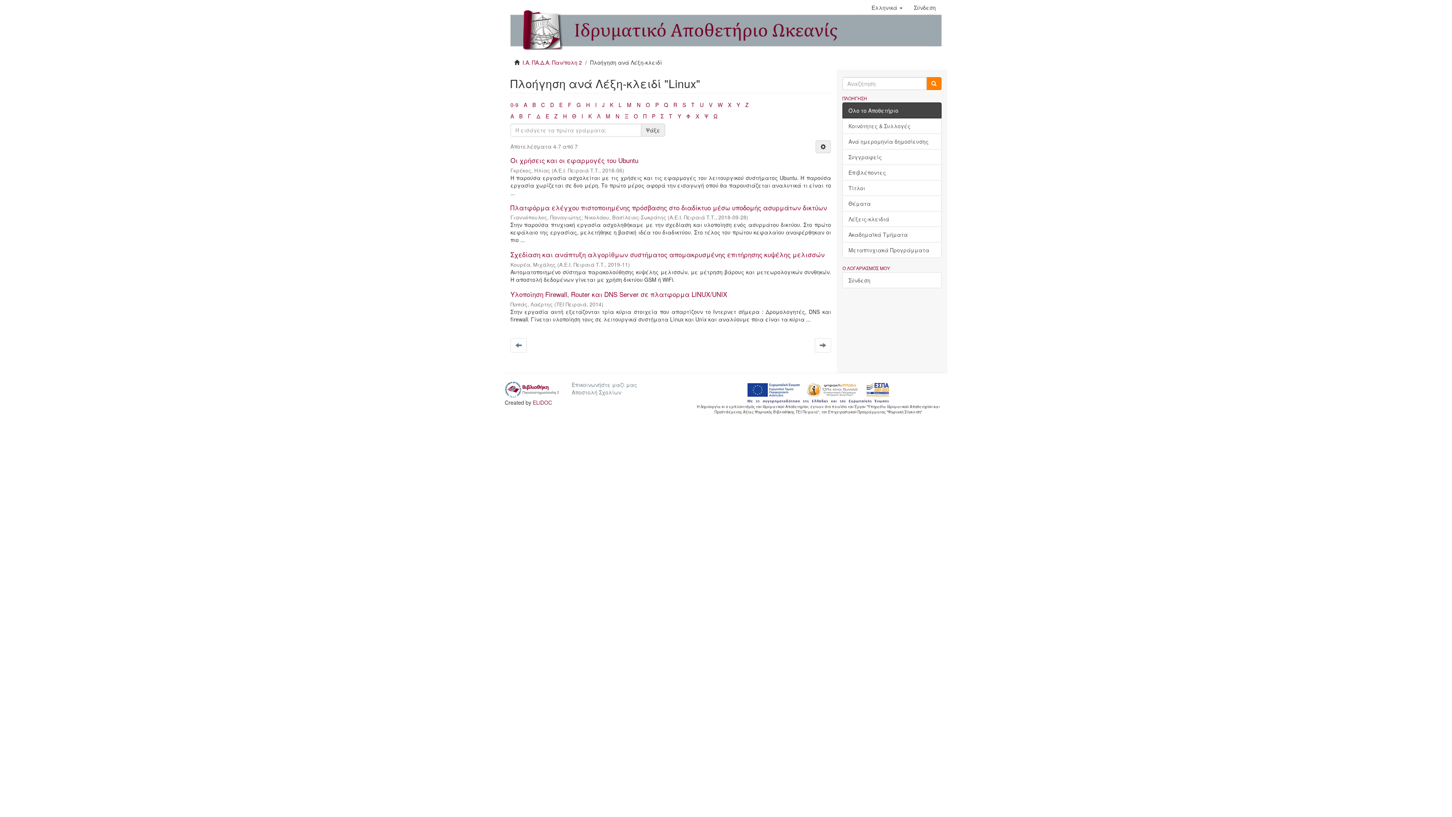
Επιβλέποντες (867, 172)
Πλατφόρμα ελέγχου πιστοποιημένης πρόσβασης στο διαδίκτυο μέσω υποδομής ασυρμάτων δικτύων (668, 207)
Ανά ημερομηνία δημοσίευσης (889, 141)
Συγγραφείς (865, 157)
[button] (887, 7)
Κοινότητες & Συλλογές (880, 126)
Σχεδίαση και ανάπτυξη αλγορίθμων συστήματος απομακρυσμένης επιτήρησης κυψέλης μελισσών (667, 254)
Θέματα (860, 203)
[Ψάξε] (934, 83)
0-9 (514, 105)
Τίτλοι (857, 188)
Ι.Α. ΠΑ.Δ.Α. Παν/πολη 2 (552, 62)
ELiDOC (542, 402)
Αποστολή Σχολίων (596, 392)
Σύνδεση (859, 280)
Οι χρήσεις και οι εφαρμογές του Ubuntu (574, 160)
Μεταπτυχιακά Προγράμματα (889, 250)
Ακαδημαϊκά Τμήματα (878, 234)
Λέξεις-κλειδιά (869, 219)
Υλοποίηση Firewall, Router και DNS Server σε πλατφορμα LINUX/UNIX (618, 294)
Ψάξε (653, 130)
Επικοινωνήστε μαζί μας (604, 384)
